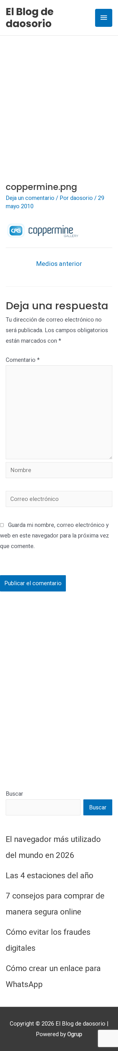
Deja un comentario (30, 197)
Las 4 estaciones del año (49, 875)
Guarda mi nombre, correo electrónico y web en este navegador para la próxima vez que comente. (54, 535)
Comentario (23, 359)
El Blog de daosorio (30, 18)
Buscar (14, 793)
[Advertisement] (59, 97)
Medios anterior (59, 263)
